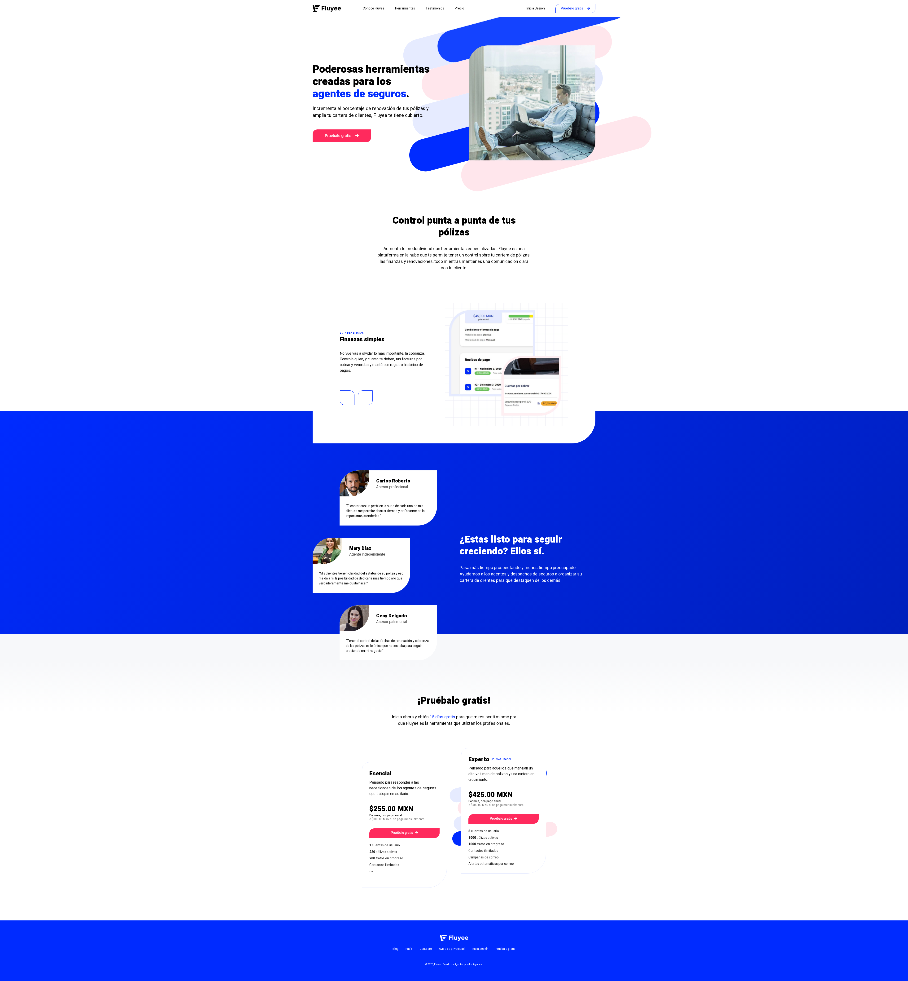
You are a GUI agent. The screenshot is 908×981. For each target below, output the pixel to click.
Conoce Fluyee (373, 8)
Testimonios (435, 8)
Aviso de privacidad (452, 949)
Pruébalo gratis (572, 8)
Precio (459, 8)
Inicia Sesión (536, 8)
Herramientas (405, 8)
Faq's (409, 949)
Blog (395, 949)
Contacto (426, 949)
